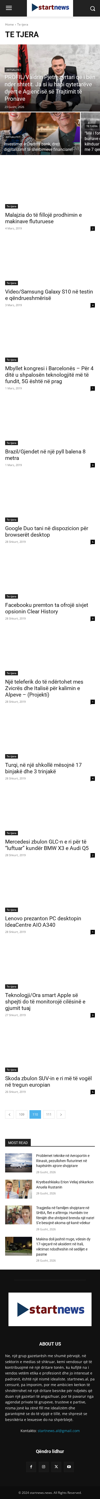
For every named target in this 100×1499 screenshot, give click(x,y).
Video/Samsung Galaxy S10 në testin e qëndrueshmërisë (49, 295)
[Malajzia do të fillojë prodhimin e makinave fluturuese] (50, 185)
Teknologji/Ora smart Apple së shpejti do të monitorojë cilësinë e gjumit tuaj (45, 1001)
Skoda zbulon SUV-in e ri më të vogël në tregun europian (48, 1081)
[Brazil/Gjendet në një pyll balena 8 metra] (50, 422)
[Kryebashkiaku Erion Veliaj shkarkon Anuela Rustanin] (18, 1189)
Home (9, 24)
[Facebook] (31, 1467)
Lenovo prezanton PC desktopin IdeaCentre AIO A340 (43, 921)
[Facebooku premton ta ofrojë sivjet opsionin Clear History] (50, 576)
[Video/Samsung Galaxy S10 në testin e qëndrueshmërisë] (50, 262)
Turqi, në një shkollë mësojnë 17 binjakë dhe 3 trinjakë (43, 768)
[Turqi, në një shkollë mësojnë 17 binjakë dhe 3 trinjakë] (50, 736)
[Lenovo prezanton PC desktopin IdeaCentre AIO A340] (50, 889)
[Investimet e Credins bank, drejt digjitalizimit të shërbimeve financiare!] (40, 133)
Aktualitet (13, 69)
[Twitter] (56, 1467)
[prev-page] (9, 1114)
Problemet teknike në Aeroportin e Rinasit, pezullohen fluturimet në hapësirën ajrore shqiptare (62, 1161)
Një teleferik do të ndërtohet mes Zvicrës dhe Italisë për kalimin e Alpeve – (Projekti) (44, 688)
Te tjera (92, 126)
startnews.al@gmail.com (59, 1430)
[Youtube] (69, 1467)
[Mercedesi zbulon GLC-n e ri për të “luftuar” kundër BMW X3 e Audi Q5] (50, 812)
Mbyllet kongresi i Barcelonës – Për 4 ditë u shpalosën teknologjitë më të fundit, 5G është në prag (49, 374)
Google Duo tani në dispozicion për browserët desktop (46, 531)
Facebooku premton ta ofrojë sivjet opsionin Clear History (46, 608)
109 (21, 1114)
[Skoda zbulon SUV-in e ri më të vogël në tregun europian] (50, 1049)
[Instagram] (44, 1467)
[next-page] (61, 1114)
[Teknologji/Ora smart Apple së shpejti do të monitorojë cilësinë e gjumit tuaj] (50, 966)
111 (49, 1114)
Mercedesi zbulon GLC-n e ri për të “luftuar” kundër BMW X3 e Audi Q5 (47, 845)
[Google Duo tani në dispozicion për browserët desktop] (50, 499)
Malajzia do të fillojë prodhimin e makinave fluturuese (43, 218)
